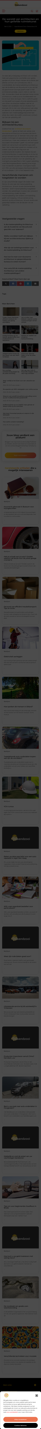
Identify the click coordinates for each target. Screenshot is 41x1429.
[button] (37, 1395)
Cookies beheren (20, 1425)
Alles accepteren (20, 1419)
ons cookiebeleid (12, 1412)
